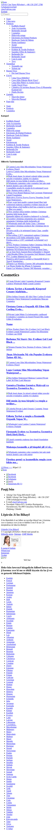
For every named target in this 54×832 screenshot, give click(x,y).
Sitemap (17, 534)
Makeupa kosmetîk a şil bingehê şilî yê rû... (29, 447)
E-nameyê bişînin (8, 548)
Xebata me (16, 68)
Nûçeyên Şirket (18, 97)
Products (10, 23)
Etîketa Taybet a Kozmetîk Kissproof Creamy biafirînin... (26, 290)
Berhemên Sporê (18, 57)
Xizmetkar (10, 64)
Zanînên (9, 94)
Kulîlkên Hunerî (18, 26)
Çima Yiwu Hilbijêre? (21, 78)
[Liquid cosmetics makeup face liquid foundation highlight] (29, 442)
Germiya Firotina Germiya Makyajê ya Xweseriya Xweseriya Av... (27, 387)
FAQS (9, 75)
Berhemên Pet (17, 54)
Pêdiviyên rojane (18, 35)
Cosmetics (16, 33)
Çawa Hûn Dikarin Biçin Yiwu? (25, 80)
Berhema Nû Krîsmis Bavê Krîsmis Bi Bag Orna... (27, 249)
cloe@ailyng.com (19, 502)
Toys (14, 61)
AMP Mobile (27, 534)
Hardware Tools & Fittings (23, 40)
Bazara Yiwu (11, 71)
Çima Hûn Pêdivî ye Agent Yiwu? (26, 83)
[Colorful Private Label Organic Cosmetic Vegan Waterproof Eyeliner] (29, 411)
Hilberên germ (7, 534)
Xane (8, 19)
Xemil (14, 45)
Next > (7, 467)
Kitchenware (17, 47)
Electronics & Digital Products (24, 38)
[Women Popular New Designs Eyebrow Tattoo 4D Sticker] (29, 349)
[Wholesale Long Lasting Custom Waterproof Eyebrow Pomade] (29, 426)
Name (9, 324)
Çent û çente (17, 59)
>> (11, 467)
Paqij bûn (10, 101)
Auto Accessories (19, 28)
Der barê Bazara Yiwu (21, 73)
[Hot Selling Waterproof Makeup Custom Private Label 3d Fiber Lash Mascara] (29, 380)
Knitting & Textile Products (23, 49)
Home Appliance (19, 42)
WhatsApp (5, 550)
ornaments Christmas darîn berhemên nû (23, 221)
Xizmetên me (17, 66)
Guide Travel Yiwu (19, 85)
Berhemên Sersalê (19, 31)
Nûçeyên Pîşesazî (19, 99)
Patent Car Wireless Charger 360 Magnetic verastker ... (29, 268)
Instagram (5, 553)
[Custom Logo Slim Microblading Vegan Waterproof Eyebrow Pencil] (29, 365)
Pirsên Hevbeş (17, 92)
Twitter (4, 555)
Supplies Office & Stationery (23, 52)
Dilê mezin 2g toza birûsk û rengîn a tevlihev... (25, 181)
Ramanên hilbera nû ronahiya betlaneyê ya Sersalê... (28, 216)
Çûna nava (10, 21)
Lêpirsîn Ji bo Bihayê (10, 529)
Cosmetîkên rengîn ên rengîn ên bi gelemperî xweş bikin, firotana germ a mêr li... (27, 189)
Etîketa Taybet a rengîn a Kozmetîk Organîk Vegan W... (25, 417)
